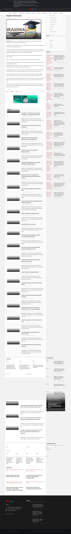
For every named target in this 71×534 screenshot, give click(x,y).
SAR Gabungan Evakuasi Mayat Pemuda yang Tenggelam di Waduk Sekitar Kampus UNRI (59, 84)
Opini (50, 13)
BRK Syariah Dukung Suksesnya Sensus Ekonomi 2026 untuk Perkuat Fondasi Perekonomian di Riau (38, 505)
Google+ (51, 47)
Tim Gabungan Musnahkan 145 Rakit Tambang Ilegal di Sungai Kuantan (59, 113)
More (61, 13)
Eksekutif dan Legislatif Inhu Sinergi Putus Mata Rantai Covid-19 (59, 385)
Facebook (51, 45)
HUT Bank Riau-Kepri (53, 20)
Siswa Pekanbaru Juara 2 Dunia (28, 224)
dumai (17, 91)
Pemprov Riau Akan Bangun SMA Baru (30, 272)
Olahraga (55, 13)
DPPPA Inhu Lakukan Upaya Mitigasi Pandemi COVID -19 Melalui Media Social (58, 377)
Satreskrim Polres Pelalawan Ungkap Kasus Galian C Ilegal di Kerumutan (38, 366)
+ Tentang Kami (35, 531)
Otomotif (28, 13)
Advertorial (21, 13)
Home (10, 13)
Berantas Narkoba (52, 22)
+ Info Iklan (44, 531)
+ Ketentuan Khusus (50, 531)
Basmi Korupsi (52, 15)
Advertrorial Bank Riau (53, 31)
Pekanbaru (11, 91)
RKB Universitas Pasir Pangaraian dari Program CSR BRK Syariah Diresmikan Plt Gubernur (30, 176)
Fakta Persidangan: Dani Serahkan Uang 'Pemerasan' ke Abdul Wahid (59, 105)
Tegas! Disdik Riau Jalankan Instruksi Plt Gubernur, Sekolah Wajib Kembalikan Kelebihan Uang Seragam (14, 489)
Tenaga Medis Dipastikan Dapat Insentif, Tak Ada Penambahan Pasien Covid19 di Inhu (59, 370)
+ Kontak (64, 531)
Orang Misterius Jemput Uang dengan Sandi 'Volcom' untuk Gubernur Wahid (59, 176)
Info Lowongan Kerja (53, 17)
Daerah (14, 13)
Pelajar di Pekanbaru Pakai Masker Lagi (30, 213)
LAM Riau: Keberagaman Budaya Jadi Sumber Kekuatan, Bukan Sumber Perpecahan (40, 460)
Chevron (51, 29)
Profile (33, 13)
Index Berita (52, 40)
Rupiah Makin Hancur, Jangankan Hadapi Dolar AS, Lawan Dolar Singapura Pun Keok (38, 520)
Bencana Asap (52, 26)
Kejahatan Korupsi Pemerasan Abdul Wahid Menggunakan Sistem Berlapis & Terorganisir (59, 75)
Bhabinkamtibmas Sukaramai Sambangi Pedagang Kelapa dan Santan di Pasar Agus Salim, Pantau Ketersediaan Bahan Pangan (59, 58)
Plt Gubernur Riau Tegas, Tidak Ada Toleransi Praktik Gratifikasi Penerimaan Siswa (34, 477)
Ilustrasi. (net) (10, 36)
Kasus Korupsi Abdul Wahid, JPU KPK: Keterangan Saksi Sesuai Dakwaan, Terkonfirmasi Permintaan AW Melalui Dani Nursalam (59, 163)
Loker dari (48, 449)
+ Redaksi (40, 531)
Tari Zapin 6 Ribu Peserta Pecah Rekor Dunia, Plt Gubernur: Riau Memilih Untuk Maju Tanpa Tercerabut (31, 432)
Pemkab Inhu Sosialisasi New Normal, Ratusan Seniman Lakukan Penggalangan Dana (59, 362)
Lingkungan (44, 13)
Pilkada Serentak (52, 24)
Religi (38, 13)
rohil (20, 91)
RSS (50, 42)
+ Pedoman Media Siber (58, 531)
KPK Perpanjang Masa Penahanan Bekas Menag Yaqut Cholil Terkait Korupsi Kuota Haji (59, 154)
